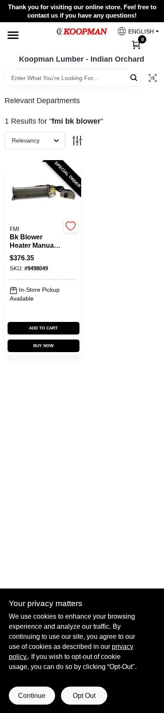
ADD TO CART (43, 328)
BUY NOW (43, 345)
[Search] (134, 77)
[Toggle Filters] (77, 140)
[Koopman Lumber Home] (82, 31)
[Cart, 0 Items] (136, 44)
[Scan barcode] (152, 78)
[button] (134, 31)
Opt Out (84, 695)
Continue (31, 695)
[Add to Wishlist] (70, 225)
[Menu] (13, 35)
